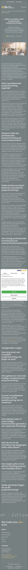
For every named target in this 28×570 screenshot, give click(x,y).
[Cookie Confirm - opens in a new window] (22, 270)
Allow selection (14, 295)
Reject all (14, 298)
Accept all (14, 291)
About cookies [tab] (14, 273)
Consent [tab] (5, 273)
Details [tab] (23, 273)
